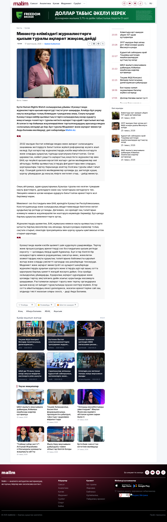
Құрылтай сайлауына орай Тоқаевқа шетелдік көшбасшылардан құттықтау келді (133, 56)
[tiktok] (140, 3)
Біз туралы (91, 484)
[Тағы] (84, 3)
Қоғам (56, 3)
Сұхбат (61, 499)
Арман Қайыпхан (52, 44)
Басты (19, 28)
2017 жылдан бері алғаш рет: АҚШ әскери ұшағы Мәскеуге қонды (132, 45)
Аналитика (45, 3)
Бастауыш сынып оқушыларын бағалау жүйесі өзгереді (130, 90)
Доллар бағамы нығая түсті (134, 98)
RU (151, 3)
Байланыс (91, 491)
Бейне (61, 506)
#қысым (58, 311)
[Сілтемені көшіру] (90, 44)
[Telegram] (94, 44)
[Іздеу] (145, 3)
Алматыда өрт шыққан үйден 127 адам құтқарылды (131, 34)
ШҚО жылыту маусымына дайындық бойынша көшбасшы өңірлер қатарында (133, 69)
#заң (20, 311)
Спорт (61, 502)
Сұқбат (77, 3)
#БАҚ (47, 311)
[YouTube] (130, 3)
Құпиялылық (92, 495)
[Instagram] (124, 3)
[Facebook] (135, 3)
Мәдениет (66, 3)
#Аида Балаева (33, 311)
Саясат (34, 3)
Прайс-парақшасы (158, 515)
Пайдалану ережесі (95, 499)
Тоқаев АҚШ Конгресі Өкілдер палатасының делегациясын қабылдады (133, 80)
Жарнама (90, 488)
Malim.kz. (71, 130)
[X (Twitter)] (103, 44)
